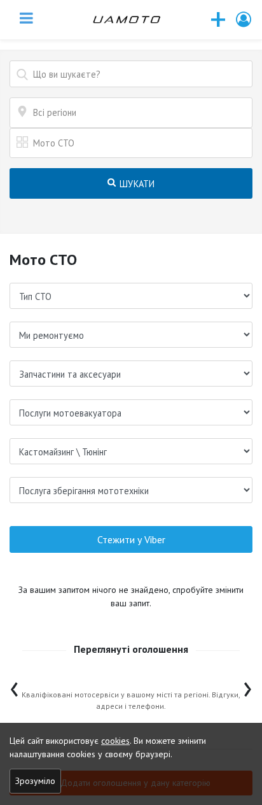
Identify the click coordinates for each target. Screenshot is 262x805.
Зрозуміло (35, 781)
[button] (244, 19)
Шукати (136, 184)
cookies (115, 740)
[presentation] (14, 686)
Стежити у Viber (131, 539)
